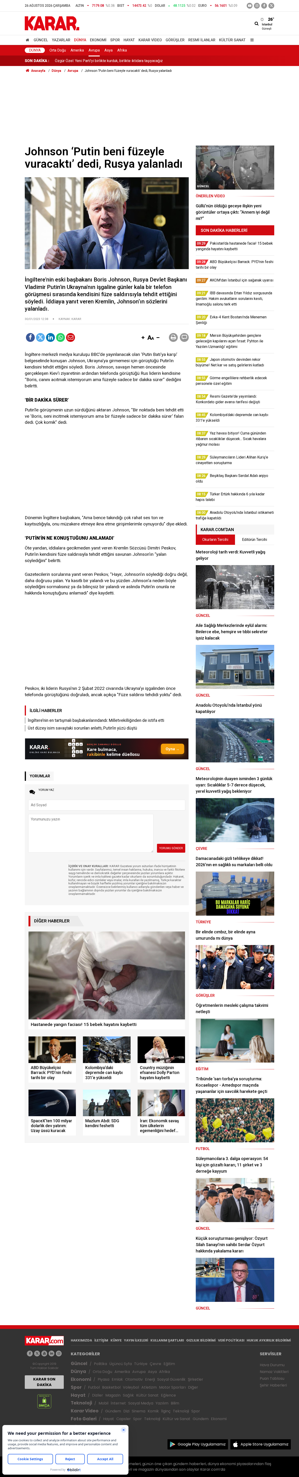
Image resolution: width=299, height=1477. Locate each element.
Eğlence (168, 1395)
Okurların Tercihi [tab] (215, 539)
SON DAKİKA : (37, 61)
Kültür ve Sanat (176, 1418)
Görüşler (175, 40)
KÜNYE (116, 1340)
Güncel (41, 40)
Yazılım (162, 1403)
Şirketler (195, 1379)
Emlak (117, 1379)
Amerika (77, 50)
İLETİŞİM (101, 1340)
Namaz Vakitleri (274, 1371)
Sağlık (128, 1395)
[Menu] (250, 40)
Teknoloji (81, 1403)
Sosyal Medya (140, 1403)
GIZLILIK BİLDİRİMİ (201, 1340)
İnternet (118, 1403)
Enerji (150, 1379)
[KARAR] (52, 23)
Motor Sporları (172, 1387)
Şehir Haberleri (273, 1385)
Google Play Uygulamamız (202, 1444)
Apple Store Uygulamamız (264, 1444)
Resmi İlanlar (201, 40)
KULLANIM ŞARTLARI (167, 1340)
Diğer (193, 1387)
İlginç (166, 1411)
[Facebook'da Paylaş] (30, 337)
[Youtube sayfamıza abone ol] (44, 1353)
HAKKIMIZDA (81, 1340)
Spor (115, 40)
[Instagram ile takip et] (59, 1353)
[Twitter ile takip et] (271, 6)
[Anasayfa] (28, 40)
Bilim (175, 1403)
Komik (153, 1411)
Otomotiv (134, 1379)
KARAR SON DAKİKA (44, 1381)
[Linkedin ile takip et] (51, 1353)
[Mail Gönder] (70, 337)
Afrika (122, 50)
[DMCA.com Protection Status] (44, 1401)
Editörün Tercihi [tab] (254, 539)
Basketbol (111, 1387)
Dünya (80, 40)
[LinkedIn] (50, 337)
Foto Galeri (83, 1419)
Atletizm (149, 1387)
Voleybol (131, 1387)
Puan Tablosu (272, 1378)
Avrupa (94, 50)
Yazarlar (61, 40)
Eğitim (169, 1363)
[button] (143, 338)
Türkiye (140, 1363)
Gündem (113, 1411)
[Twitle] (40, 337)
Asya (108, 50)
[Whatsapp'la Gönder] (60, 337)
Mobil (103, 1403)
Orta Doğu (58, 50)
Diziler (97, 1395)
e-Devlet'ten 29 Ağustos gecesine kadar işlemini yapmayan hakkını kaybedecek (120, 61)
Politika (100, 1363)
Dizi (126, 1411)
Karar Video (150, 40)
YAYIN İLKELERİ (136, 1340)
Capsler (123, 1418)
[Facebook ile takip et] (264, 6)
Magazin (113, 1395)
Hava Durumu (272, 1365)
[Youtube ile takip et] (250, 6)
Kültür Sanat (232, 40)
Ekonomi (98, 40)
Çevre (155, 1363)
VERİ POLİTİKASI (231, 1340)
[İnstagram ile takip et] (257, 6)
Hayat (129, 40)
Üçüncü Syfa (120, 1363)
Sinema (138, 1411)
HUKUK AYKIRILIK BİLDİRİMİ (269, 1340)
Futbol (94, 1387)
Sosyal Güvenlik (171, 1379)
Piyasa (103, 1379)
